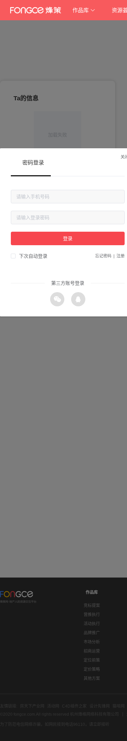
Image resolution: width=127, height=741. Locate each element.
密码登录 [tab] (33, 162)
